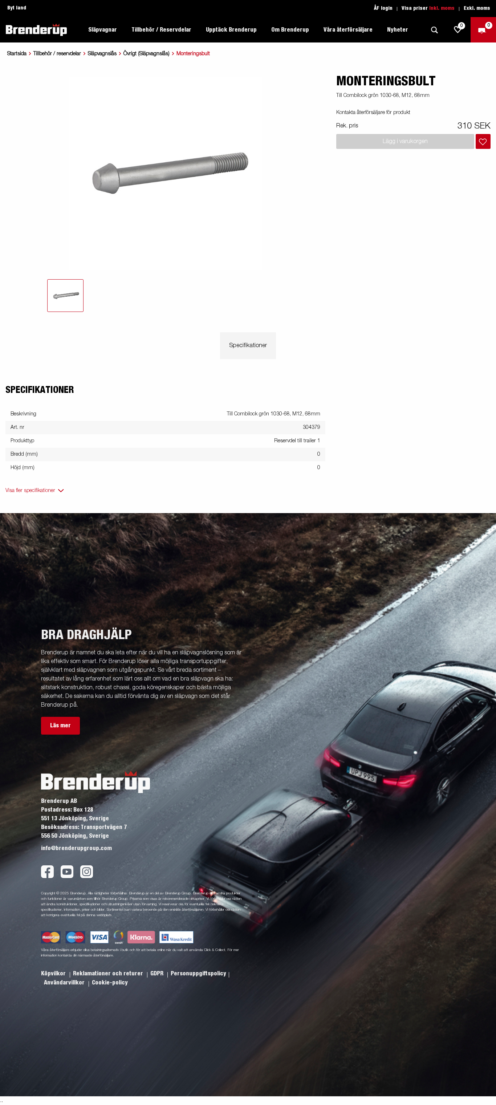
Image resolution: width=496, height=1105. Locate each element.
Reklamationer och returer (109, 973)
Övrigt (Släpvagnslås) (146, 53)
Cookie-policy (110, 983)
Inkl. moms (442, 8)
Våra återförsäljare (348, 30)
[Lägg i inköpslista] (483, 141)
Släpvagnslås (102, 53)
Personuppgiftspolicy (198, 973)
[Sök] (434, 30)
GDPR (157, 973)
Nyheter (397, 30)
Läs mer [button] (60, 725)
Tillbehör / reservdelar (57, 53)
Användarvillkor (65, 983)
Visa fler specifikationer (30, 490)
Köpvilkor (54, 973)
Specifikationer (248, 346)
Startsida (17, 53)
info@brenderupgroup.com (76, 848)
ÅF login (383, 8)
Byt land (16, 8)
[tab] (65, 295)
